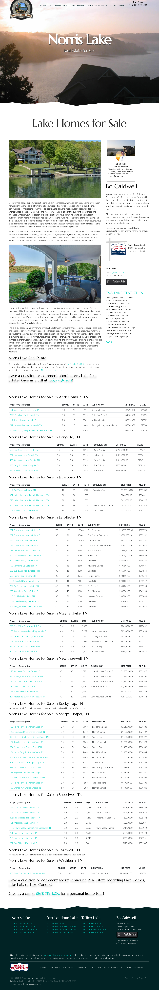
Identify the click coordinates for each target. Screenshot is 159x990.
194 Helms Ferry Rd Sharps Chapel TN (27, 752)
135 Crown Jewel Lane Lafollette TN (25, 545)
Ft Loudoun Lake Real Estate (59, 923)
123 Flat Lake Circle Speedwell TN (25, 812)
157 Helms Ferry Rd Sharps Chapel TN (27, 782)
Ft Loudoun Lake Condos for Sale (61, 929)
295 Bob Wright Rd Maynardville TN (25, 626)
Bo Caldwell (14, 981)
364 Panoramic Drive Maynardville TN (26, 646)
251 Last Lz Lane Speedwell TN (24, 833)
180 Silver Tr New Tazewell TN (23, 686)
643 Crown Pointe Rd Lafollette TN (25, 540)
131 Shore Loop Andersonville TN (25, 410)
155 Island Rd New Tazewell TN (24, 691)
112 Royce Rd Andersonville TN (23, 420)
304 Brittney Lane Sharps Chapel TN (26, 747)
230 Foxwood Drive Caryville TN (24, 470)
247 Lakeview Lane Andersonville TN (26, 425)
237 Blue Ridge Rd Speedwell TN (24, 843)
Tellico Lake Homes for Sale (93, 926)
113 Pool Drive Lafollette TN (22, 596)
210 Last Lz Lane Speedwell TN (24, 838)
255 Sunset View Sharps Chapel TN (25, 767)
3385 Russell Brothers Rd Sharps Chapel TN (29, 737)
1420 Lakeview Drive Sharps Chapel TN (27, 732)
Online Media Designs (31, 984)
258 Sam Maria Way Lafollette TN (24, 591)
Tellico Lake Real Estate (91, 923)
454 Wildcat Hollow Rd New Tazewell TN (28, 696)
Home (43, 5)
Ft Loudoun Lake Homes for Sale (61, 926)
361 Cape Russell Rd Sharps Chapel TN (27, 762)
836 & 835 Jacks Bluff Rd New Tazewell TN (28, 676)
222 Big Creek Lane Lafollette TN (24, 586)
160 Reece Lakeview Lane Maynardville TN (28, 631)
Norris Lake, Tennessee (51, 370)
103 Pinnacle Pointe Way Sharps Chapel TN (29, 777)
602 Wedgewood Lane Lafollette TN (26, 606)
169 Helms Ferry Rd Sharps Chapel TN (27, 726)
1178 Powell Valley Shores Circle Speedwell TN (30, 828)
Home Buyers (77, 5)
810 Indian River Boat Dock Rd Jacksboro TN (29, 505)
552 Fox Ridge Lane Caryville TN (24, 450)
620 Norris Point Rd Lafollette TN (24, 576)
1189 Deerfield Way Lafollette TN (24, 601)
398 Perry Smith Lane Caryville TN (24, 465)
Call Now (138, 1)
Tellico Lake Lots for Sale (92, 932)
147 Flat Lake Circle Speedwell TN (25, 807)
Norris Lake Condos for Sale (24, 929)
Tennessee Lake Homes (31, 978)
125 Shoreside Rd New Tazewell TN (25, 671)
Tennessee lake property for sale (57, 955)
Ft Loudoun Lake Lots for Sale (59, 932)
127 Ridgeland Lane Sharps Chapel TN (27, 742)
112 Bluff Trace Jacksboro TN (23, 490)
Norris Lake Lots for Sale (22, 932)
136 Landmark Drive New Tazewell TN (27, 681)
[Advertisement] (127, 360)
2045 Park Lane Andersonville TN (24, 415)
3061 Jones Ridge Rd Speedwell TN (25, 817)
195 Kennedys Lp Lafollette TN (24, 565)
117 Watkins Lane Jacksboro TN (24, 510)
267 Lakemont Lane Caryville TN (24, 455)
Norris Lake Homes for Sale (23, 926)
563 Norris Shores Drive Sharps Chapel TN (29, 757)
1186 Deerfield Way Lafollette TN (24, 581)
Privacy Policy (144, 978)
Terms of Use (130, 978)
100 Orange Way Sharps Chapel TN (25, 787)
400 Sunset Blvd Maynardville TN (24, 651)
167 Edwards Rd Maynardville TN (24, 641)
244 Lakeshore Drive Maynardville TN (26, 636)
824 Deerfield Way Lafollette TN (24, 560)
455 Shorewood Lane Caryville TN (25, 460)
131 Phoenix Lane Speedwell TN (24, 822)
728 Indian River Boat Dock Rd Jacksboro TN (29, 500)
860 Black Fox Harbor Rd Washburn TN (27, 873)
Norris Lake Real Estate (76, 364)
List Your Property (97, 5)
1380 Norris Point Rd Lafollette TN (25, 550)
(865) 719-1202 (139, 5)
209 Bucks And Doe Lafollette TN (25, 570)
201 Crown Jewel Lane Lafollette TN (25, 530)
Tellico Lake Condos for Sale (93, 929)
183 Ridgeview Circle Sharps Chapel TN (27, 772)
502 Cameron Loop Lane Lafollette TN (27, 555)
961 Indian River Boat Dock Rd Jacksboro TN (29, 495)
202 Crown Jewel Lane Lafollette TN (25, 535)
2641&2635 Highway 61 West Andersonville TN (31, 430)
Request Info (117, 5)
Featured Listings (58, 5)
